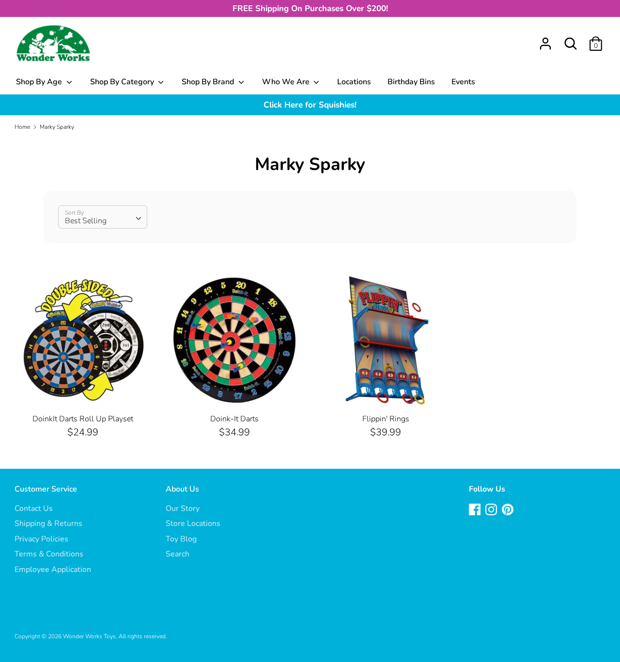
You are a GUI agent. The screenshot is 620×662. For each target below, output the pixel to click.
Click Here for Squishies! (310, 104)
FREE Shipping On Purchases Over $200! (310, 8)
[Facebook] (475, 510)
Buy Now (83, 392)
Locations (354, 82)
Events (463, 82)
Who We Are (286, 82)
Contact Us (34, 508)
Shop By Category (123, 82)
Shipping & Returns (48, 523)
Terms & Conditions (49, 554)
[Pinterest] (508, 510)
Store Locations (193, 523)
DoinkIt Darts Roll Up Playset (82, 419)
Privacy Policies (41, 539)
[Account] (545, 39)
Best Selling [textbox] (86, 221)
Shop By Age (40, 82)
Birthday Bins (411, 82)
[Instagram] (492, 510)
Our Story (183, 508)
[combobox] (102, 217)
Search (177, 554)
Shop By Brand (209, 82)
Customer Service (46, 489)
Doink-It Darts (234, 419)
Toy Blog (181, 539)
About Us (182, 489)
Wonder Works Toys (89, 636)
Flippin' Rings (385, 419)
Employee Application (53, 569)
